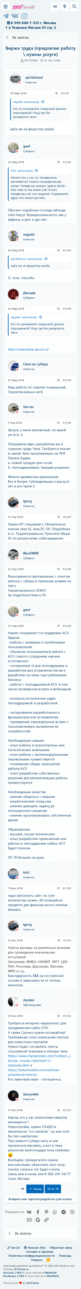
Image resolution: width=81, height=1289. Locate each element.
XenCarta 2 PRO (12, 1272)
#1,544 (67, 308)
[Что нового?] (64, 6)
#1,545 (67, 380)
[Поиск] (74, 6)
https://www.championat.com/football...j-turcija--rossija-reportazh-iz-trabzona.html (39, 1060)
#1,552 (67, 1015)
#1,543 (67, 250)
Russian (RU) (36, 1247)
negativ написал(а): (26, 102)
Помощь (65, 1255)
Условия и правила (39, 1251)
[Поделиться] (56, 93)
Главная (36, 1260)
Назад (37, 1189)
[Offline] (19, 82)
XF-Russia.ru (21, 1269)
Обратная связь (61, 1247)
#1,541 (65, 93)
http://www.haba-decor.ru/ (28, 349)
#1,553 (67, 1110)
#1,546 (67, 422)
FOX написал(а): (22, 170)
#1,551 (67, 940)
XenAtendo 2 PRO (13, 1276)
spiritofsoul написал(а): (27, 259)
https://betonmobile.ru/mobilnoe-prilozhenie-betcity (34, 1072)
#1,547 (67, 517)
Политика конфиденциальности (31, 1255)
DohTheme (32, 1283)
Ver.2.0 (15, 1247)
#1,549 (67, 625)
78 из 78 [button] (53, 1189)
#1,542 (67, 162)
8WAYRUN (50, 1272)
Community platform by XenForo (39, 1265)
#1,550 (67, 888)
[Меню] (5, 6)
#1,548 (67, 569)
